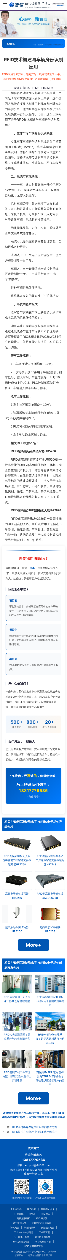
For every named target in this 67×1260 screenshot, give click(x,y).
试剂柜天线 (29, 1227)
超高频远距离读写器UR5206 (17, 929)
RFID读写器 (16, 1251)
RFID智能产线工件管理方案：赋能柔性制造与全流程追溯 (17, 1076)
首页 (35, 44)
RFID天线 (18, 1213)
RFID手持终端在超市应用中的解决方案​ (34, 1127)
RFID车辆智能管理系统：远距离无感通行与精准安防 (50, 1038)
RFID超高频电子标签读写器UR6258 (50, 895)
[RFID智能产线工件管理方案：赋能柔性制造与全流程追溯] (17, 1059)
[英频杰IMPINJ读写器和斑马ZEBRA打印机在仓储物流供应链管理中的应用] (50, 1059)
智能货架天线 (47, 1227)
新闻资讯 (40, 44)
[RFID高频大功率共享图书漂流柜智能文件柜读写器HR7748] (50, 843)
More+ (33, 945)
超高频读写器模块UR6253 (50, 929)
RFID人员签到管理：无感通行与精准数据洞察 (17, 1036)
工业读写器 (16, 1209)
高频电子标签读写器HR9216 (17, 895)
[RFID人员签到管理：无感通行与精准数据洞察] (17, 1021)
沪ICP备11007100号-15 (44, 1251)
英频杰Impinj (47, 1209)
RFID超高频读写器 (33, 1246)
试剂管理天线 (19, 1223)
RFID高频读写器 (21, 1241)
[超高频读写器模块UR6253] (50, 914)
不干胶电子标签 (21, 1237)
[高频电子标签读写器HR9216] (17, 880)
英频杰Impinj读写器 (41, 1223)
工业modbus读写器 (24, 1232)
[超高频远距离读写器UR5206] (17, 914)
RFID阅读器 (41, 1218)
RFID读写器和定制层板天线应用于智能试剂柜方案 (50, 1001)
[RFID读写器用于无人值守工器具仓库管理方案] (17, 984)
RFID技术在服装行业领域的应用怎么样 (34, 1131)
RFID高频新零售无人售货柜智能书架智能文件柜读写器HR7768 (17, 860)
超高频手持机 (23, 1218)
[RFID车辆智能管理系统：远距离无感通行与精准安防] (50, 1021)
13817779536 (33, 790)
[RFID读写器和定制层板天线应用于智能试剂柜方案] (50, 984)
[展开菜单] (4, 5)
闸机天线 (14, 1227)
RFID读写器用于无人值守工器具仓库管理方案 (17, 999)
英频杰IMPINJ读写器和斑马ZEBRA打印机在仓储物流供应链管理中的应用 (50, 1078)
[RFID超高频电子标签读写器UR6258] (50, 880)
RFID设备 (45, 1213)
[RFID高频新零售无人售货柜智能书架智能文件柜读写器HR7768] (17, 843)
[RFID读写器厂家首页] (16, 4)
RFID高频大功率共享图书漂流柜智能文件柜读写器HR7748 (50, 860)
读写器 (32, 1213)
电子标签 (31, 1209)
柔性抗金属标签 (42, 1237)
